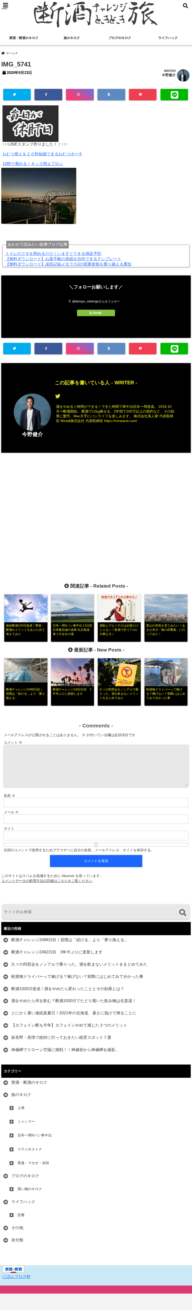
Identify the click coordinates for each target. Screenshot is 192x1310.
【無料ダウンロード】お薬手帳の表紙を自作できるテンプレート (63, 259)
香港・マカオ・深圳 (33, 1163)
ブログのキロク (119, 38)
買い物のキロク (30, 1189)
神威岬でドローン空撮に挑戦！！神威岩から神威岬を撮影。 (65, 1050)
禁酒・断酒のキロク (23, 38)
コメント (13, 742)
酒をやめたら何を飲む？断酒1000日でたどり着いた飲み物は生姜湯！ (73, 1001)
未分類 (17, 1240)
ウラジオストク (30, 1149)
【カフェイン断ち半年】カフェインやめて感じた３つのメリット (69, 1025)
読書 (21, 1215)
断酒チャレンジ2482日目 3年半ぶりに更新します (56, 952)
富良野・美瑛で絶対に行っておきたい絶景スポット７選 (61, 1037)
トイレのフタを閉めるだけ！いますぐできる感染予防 (53, 253)
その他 (17, 1228)
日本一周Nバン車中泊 (35, 1135)
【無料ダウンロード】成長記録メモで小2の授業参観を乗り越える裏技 (68, 264)
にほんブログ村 (16, 1277)
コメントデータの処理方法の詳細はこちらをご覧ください (46, 881)
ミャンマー (26, 1121)
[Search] (182, 912)
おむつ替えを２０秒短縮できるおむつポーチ (42, 154)
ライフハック (168, 38)
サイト (9, 829)
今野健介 (169, 75)
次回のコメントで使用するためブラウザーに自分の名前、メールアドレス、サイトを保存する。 (79, 850)
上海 (21, 1108)
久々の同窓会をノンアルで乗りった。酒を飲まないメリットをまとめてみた (79, 964)
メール (11, 812)
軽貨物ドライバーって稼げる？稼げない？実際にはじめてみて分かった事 (77, 976)
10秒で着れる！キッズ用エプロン (32, 164)
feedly (97, 313)
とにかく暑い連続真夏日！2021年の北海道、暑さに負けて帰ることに (73, 1013)
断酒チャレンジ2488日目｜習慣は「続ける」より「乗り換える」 (69, 940)
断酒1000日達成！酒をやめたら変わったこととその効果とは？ (67, 989)
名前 (9, 796)
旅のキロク (72, 38)
